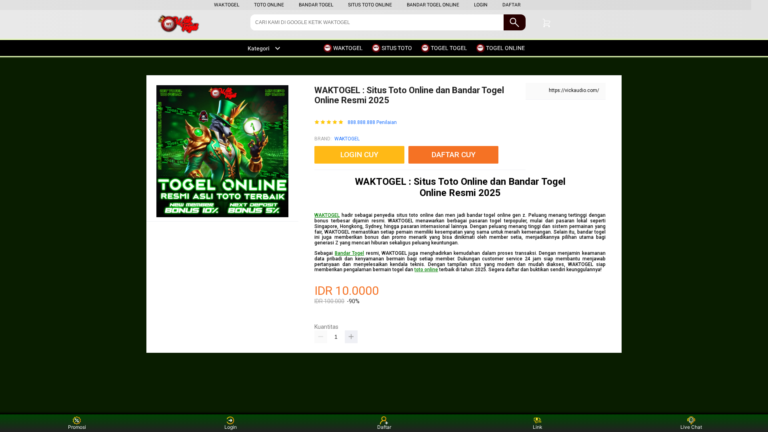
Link (537, 427)
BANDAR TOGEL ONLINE (433, 5)
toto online (426, 269)
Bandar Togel (349, 253)
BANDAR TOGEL (316, 5)
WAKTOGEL (226, 5)
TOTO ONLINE (269, 5)
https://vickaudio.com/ (574, 90)
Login (230, 427)
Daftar (384, 427)
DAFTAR (511, 5)
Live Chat (691, 427)
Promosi (77, 427)
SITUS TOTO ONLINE (370, 5)
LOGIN (481, 5)
